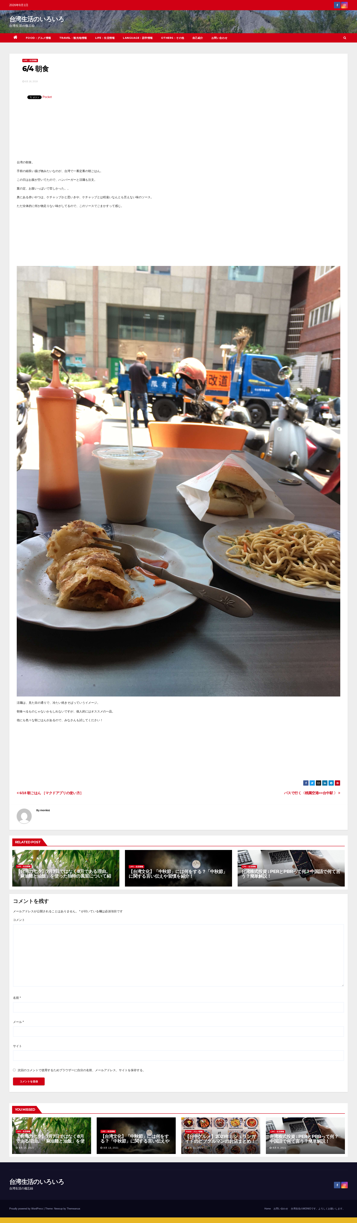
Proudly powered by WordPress (26, 1208)
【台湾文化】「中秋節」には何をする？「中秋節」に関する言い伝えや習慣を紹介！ (178, 874)
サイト (17, 1046)
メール (18, 1021)
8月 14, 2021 (26, 1148)
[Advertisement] (178, 132)
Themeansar (73, 1208)
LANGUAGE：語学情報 (138, 38)
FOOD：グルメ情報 (38, 38)
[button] (344, 37)
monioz (45, 810)
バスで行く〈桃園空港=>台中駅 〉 (311, 793)
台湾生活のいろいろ (36, 19)
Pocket (47, 97)
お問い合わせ (219, 38)
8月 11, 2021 (195, 1148)
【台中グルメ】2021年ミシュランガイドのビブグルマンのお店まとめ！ (220, 1139)
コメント (19, 919)
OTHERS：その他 (172, 38)
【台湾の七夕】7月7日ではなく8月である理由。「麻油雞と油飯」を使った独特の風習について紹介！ (63, 876)
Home (267, 1208)
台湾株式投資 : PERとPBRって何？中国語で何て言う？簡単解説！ (290, 874)
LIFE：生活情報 (105, 38)
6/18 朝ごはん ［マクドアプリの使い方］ (51, 793)
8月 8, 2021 (279, 1148)
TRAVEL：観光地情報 (73, 38)
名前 (17, 997)
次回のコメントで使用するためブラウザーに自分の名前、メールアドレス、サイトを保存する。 (82, 1070)
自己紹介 (197, 38)
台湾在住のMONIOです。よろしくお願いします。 (318, 1208)
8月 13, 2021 (111, 1148)
